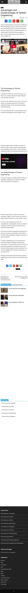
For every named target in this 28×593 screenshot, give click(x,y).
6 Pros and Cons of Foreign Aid (17, 288)
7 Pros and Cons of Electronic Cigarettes (10, 540)
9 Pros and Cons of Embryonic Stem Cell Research (12, 543)
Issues (6, 5)
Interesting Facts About (6, 569)
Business (3, 560)
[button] (26, 2)
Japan (2, 573)
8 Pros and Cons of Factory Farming (9, 533)
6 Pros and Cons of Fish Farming (9, 413)
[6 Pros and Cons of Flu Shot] (4, 297)
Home (2, 5)
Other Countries (4, 580)
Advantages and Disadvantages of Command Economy (5, 278)
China (2, 562)
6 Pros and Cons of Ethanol (7, 536)
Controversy (3, 564)
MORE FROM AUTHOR (17, 284)
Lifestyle (3, 575)
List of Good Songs (5, 577)
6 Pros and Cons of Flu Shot (16, 295)
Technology (3, 584)
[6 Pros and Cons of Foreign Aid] (4, 290)
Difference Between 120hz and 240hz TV (21, 277)
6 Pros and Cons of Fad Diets (7, 530)
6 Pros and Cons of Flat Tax (16, 302)
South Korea (4, 582)
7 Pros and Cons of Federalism (8, 416)
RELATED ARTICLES (6, 284)
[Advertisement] (14, 70)
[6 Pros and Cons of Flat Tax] (4, 304)
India (2, 567)
